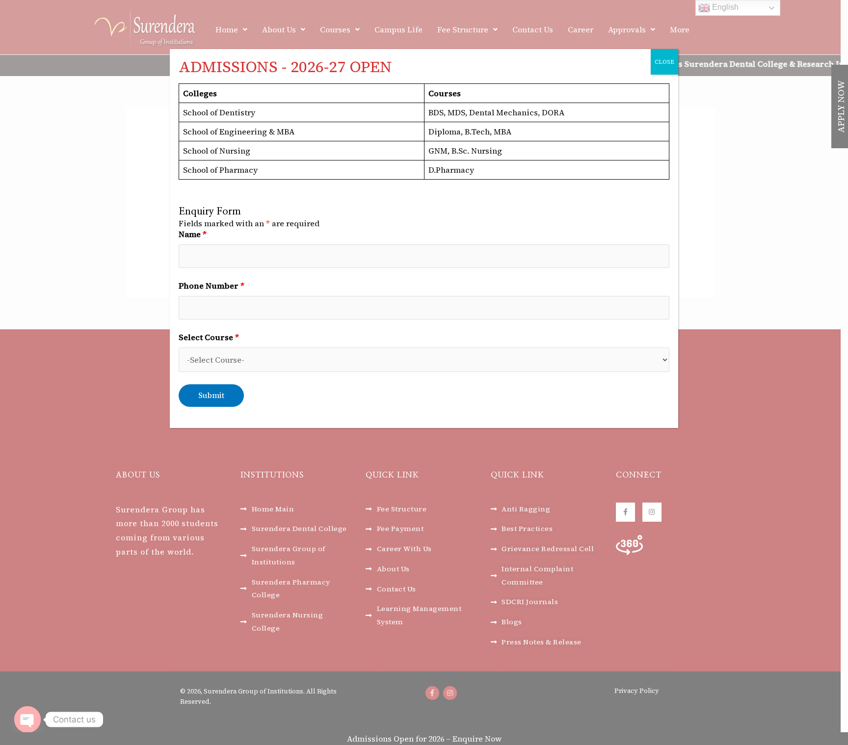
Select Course (209, 337)
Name (193, 234)
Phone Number (211, 285)
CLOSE (664, 62)
